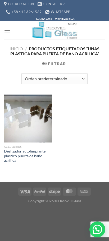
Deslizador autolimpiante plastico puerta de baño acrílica (25, 156)
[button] (97, 229)
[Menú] (7, 30)
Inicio (16, 48)
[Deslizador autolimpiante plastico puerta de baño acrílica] (28, 118)
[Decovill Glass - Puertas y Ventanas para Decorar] (54, 30)
